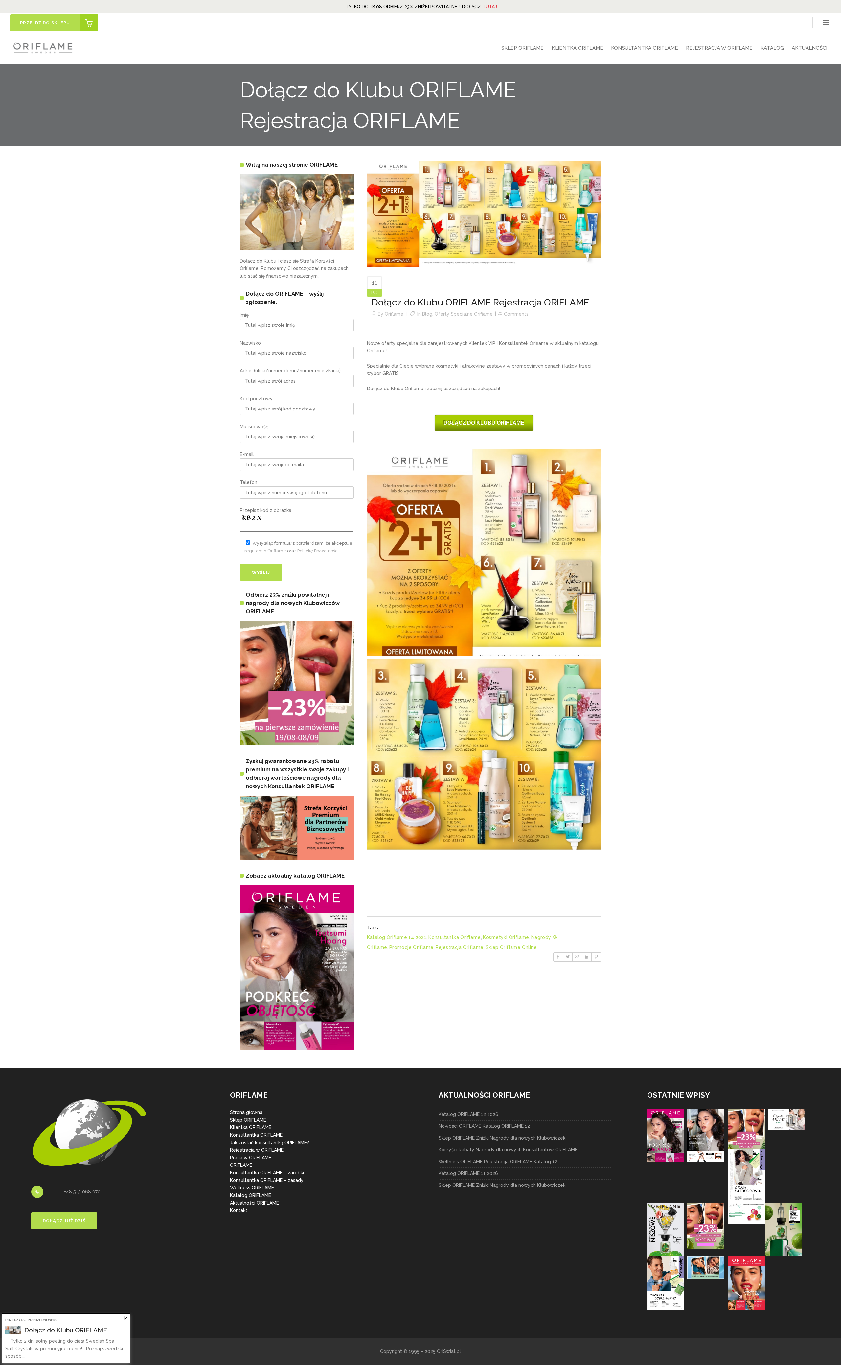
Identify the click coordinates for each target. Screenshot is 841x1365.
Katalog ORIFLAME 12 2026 (468, 1114)
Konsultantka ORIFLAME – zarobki (267, 1172)
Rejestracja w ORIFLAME (257, 1150)
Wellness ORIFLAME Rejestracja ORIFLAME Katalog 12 (498, 1161)
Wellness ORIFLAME (252, 1187)
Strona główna (246, 1112)
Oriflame (394, 314)
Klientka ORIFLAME (250, 1127)
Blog (427, 314)
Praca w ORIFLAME (250, 1157)
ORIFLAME (241, 1165)
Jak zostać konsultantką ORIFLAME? (269, 1142)
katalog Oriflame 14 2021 (397, 937)
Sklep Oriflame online (511, 947)
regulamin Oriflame (265, 550)
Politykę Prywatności (318, 550)
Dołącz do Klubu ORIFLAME (65, 1330)
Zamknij (126, 1318)
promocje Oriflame (411, 947)
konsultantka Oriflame (454, 937)
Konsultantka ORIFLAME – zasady (267, 1180)
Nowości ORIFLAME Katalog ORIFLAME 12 (484, 1126)
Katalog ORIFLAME (250, 1195)
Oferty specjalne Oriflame (464, 314)
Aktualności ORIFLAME (254, 1203)
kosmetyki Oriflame (506, 937)
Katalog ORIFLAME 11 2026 (468, 1173)
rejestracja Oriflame (460, 947)
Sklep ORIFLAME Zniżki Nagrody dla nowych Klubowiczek (502, 1138)
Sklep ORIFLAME (248, 1120)
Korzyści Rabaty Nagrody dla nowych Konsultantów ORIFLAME (508, 1149)
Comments (516, 314)
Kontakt (238, 1210)
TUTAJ (489, 6)
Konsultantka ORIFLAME (256, 1135)
